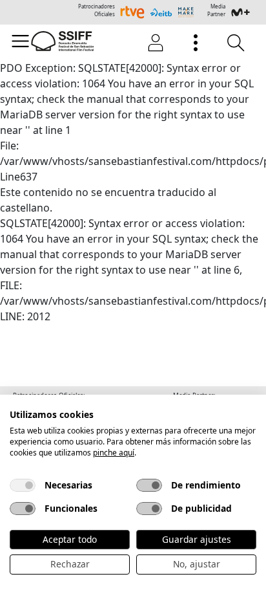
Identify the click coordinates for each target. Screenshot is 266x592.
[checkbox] (23, 485)
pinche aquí (113, 452)
